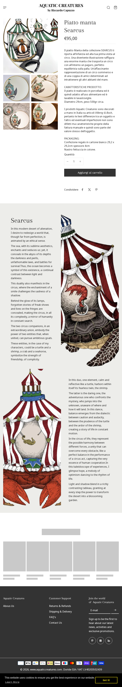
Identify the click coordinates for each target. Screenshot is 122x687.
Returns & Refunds (60, 606)
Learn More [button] (12, 681)
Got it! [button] (106, 680)
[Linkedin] (108, 640)
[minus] (67, 161)
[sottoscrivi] (115, 610)
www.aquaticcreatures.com (46, 669)
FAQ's (52, 617)
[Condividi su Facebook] (82, 189)
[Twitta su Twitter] (89, 189)
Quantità (69, 154)
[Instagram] (100, 640)
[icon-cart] (115, 7)
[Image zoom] (30, 45)
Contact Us (55, 622)
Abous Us (8, 606)
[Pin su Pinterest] (96, 189)
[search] (108, 7)
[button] (90, 173)
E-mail (94, 610)
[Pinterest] (92, 640)
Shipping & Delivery (60, 611)
